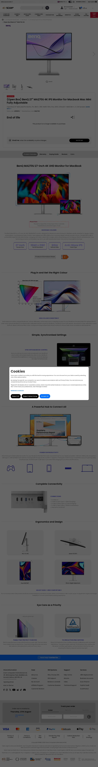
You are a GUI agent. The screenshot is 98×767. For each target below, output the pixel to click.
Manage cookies (17, 391)
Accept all (45, 396)
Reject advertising (30, 396)
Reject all (15, 396)
